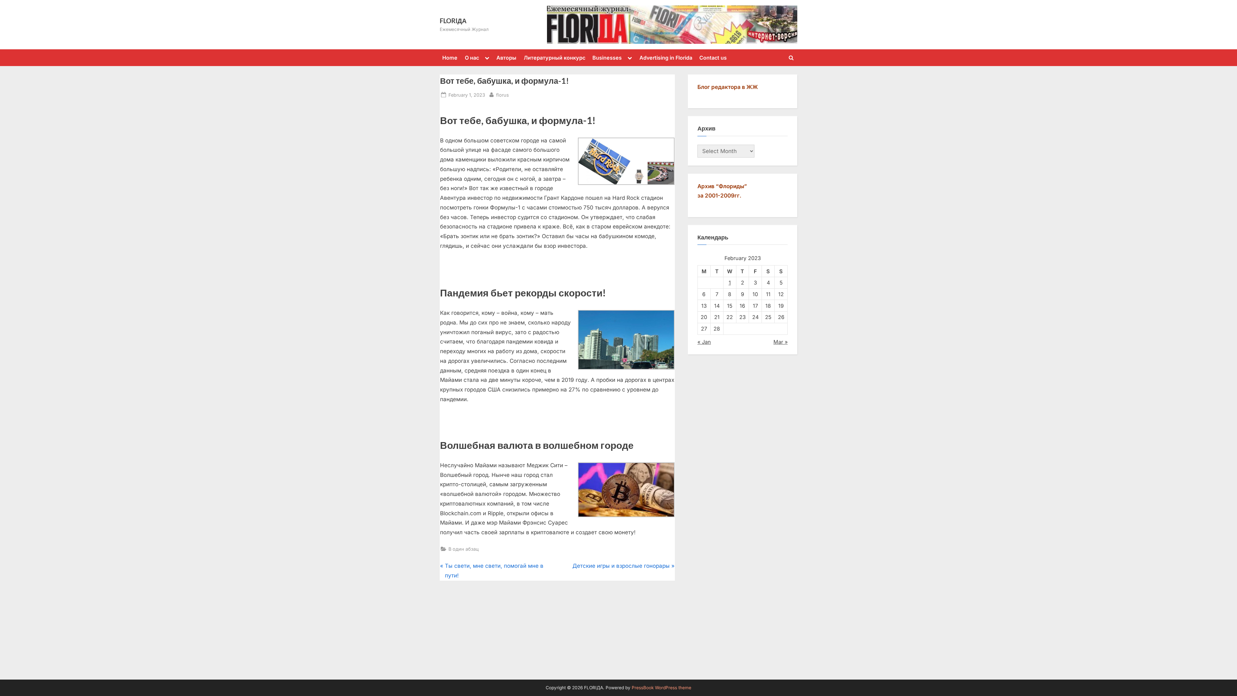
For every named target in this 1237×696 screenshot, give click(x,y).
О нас (472, 57)
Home (449, 57)
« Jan (704, 342)
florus (502, 95)
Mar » (780, 342)
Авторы (506, 57)
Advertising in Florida (665, 57)
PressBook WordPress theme (661, 687)
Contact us (713, 57)
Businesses (607, 57)
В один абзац (463, 549)
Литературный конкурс (554, 57)
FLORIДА (453, 20)
